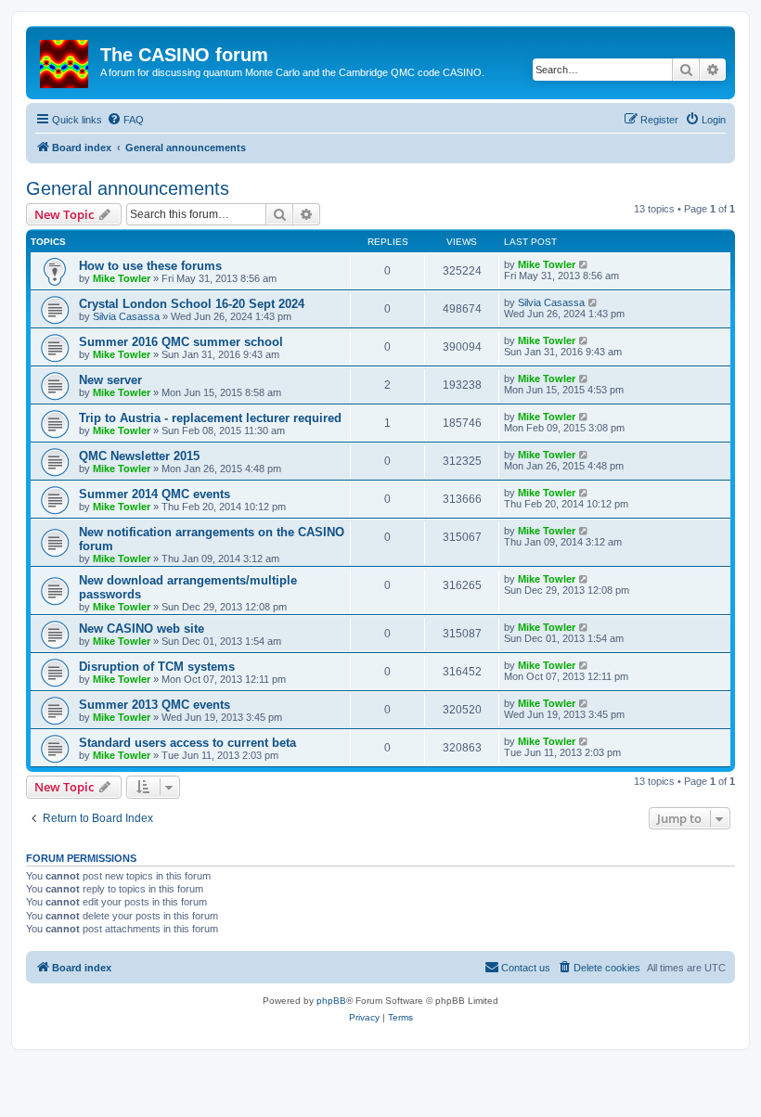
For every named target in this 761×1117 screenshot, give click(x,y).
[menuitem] (125, 120)
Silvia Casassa (126, 316)
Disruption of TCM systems (157, 667)
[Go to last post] (584, 264)
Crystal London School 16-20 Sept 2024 (191, 304)
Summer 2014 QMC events (154, 494)
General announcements (127, 188)
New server (110, 380)
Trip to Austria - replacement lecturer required (210, 418)
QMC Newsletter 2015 (139, 456)
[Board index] (65, 60)
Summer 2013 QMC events (154, 705)
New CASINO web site (141, 629)
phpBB (331, 1000)
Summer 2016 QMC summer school (181, 342)
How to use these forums (150, 266)
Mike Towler (121, 278)
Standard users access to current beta (187, 743)
